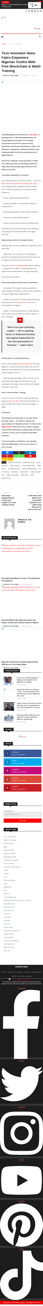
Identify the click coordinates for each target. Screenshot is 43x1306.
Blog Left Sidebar (9, 853)
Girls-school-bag (9, 880)
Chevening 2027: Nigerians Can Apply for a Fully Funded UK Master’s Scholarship (28, 717)
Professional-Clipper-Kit (12, 931)
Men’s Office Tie (9, 907)
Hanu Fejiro (14, 472)
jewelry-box (7, 887)
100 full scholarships (25, 364)
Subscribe (22, 821)
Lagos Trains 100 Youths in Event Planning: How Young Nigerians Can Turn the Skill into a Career (29, 705)
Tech (10, 44)
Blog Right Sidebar (10, 857)
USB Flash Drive (9, 944)
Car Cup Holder (9, 864)
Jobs (5, 890)
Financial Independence (30, 469)
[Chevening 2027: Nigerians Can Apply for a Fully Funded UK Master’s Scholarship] (9, 718)
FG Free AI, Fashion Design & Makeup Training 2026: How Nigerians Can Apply (27, 680)
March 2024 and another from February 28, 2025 (19, 183)
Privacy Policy (8, 927)
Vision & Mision (9, 947)
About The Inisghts (10, 840)
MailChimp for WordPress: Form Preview (17, 900)
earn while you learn (14, 469)
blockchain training (28, 462)
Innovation (18, 44)
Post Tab (7, 924)
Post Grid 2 (7, 917)
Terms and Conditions (11, 941)
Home (4, 44)
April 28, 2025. (14, 401)
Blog (5, 847)
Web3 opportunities (13, 475)
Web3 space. (22, 302)
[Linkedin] (30, 452)
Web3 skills (24, 475)
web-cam (7, 951)
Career (6, 870)
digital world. (7, 427)
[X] (19, 452)
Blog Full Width (9, 850)
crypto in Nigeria (15, 465)
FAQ (5, 877)
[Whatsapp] (19, 456)
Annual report (8, 843)
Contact (6, 874)
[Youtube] (30, 456)
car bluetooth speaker (11, 860)
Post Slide (7, 921)
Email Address (9, 811)
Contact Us (14, 976)
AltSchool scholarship (14, 462)
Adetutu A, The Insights (11, 75)
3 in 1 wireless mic (10, 837)
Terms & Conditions (36, 972)
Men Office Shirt (9, 904)
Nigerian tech (24, 472)
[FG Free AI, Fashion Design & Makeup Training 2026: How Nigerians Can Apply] (9, 681)
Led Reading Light (10, 897)
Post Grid (7, 914)
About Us (4, 972)
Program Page (8, 934)
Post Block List (9, 910)
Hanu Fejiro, (33, 135)
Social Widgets (8, 937)
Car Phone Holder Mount (12, 867)
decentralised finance (28, 465)
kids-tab (6, 894)
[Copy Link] (7, 459)
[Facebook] (7, 452)
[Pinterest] (7, 456)
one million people (21, 265)
